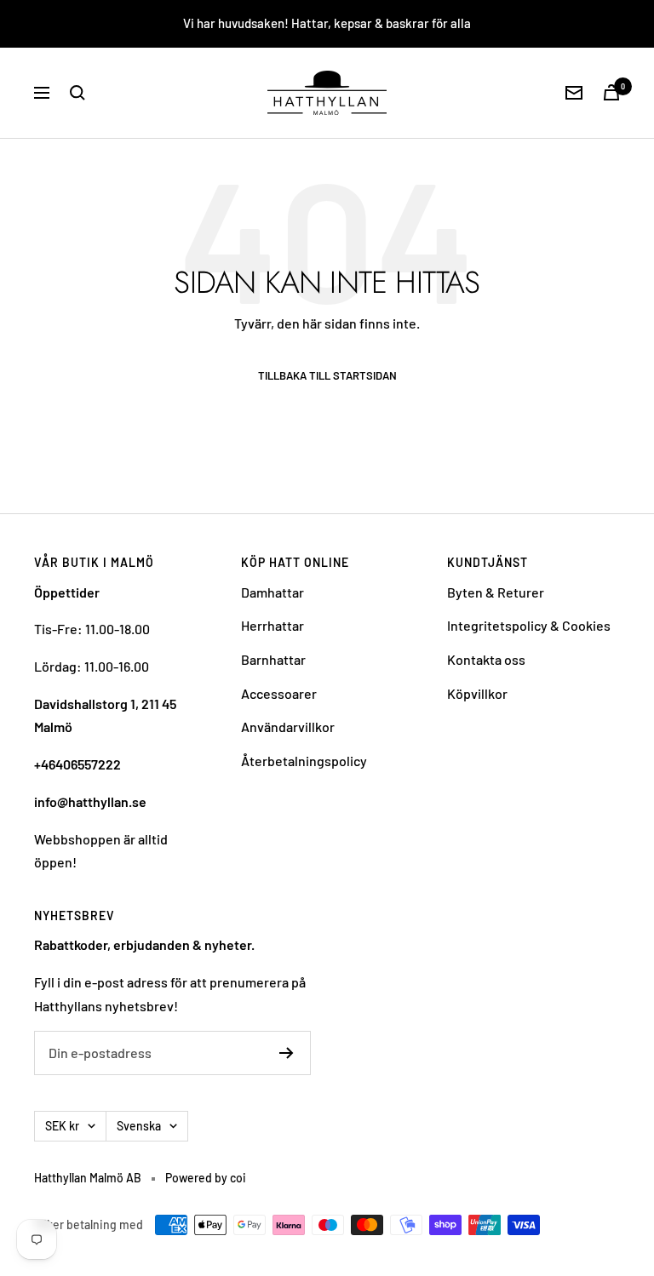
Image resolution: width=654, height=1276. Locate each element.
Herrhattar (272, 625)
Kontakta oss (486, 659)
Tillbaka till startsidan (327, 375)
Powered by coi (205, 1177)
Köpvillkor (477, 693)
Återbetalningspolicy (304, 760)
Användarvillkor (288, 726)
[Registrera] (286, 1053)
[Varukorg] (611, 92)
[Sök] (77, 92)
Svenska (139, 1126)
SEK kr (62, 1126)
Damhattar (272, 592)
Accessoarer (279, 693)
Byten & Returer (495, 592)
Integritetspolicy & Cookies (529, 625)
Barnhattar (273, 659)
